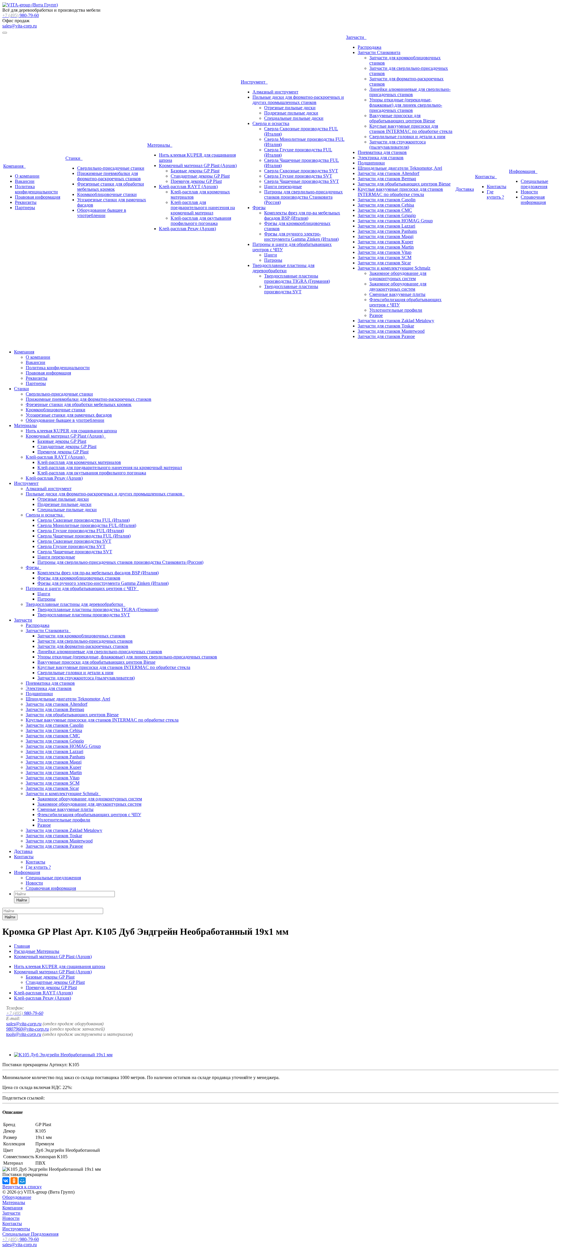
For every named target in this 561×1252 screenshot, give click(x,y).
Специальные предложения (534, 184)
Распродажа (369, 47)
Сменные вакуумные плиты (397, 294)
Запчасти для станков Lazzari (386, 225)
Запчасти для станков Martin (386, 246)
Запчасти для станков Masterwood (391, 331)
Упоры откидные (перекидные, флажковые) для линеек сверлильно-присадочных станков (405, 105)
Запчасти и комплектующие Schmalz (394, 268)
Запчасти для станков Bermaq (387, 178)
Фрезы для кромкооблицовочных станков (78, 577)
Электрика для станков (381, 157)
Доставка (465, 189)
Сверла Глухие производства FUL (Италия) (80, 530)
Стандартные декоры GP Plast (200, 176)
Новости (529, 191)
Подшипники (371, 162)
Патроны (273, 260)
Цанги (270, 254)
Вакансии (24, 181)
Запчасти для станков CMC (385, 210)
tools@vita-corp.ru (23, 1034)
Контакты (486, 176)
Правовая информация (37, 197)
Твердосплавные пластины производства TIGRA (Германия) (297, 278)
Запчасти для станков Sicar (384, 262)
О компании (27, 176)
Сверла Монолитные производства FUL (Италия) (86, 525)
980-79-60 (20, 15)
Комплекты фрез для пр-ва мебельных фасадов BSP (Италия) (302, 215)
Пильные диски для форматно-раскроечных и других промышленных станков (298, 100)
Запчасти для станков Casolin (386, 199)
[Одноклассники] (14, 1180)
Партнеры (25, 207)
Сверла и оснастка (270, 123)
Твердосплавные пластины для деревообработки (283, 268)
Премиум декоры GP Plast (196, 181)
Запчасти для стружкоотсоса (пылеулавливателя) (397, 144)
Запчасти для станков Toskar (386, 325)
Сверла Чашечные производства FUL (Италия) (84, 535)
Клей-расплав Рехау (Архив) (187, 228)
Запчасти (356, 37)
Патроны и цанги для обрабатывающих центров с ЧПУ (82, 588)
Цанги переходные (283, 186)
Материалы (159, 145)
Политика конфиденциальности (36, 189)
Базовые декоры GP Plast (195, 170)
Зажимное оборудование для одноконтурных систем (397, 276)
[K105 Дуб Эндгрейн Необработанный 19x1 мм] (63, 1054)
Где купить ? (495, 194)
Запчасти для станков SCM (384, 257)
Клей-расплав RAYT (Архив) (188, 186)
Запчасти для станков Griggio (387, 215)
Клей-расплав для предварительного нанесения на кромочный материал (203, 207)
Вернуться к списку (22, 1186)
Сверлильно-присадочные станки (110, 168)
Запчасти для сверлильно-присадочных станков (85, 641)
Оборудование (16, 1197)
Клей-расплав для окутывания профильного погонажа (201, 221)
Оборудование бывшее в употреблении (101, 213)
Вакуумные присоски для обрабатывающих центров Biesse (402, 118)
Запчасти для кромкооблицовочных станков (81, 635)
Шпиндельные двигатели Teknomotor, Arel (400, 168)
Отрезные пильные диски (290, 107)
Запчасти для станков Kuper (385, 241)
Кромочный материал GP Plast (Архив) (198, 165)
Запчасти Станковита (379, 52)
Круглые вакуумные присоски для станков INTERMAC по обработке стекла (410, 129)
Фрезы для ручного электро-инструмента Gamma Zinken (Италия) (301, 236)
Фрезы (259, 207)
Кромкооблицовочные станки (107, 194)
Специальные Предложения (30, 1234)
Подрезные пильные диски (291, 112)
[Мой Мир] (22, 1180)
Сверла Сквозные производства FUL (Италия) (83, 520)
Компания (14, 166)
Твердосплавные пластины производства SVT (291, 289)
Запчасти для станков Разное (386, 336)
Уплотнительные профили (395, 310)
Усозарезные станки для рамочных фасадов (69, 414)
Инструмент (254, 81)
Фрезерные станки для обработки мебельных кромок (110, 186)
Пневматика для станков (382, 152)
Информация (523, 171)
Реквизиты (26, 202)
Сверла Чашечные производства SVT (301, 181)
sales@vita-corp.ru (19, 25)
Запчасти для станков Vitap (384, 252)
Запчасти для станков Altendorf (388, 173)
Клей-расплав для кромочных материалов (79, 462)
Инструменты (16, 1228)
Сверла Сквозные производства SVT (301, 170)
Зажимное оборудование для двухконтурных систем (397, 286)
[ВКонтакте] (5, 1180)
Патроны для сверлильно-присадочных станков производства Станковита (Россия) (303, 197)
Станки (74, 158)
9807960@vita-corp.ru (27, 1028)
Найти (21, 900)
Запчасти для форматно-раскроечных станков (82, 646)
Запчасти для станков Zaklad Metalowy (396, 320)
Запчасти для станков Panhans (387, 231)
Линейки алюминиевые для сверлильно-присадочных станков (410, 92)
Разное (376, 315)
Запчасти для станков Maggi (385, 236)
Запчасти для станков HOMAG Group (395, 220)
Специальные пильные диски (293, 118)
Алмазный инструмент (275, 91)
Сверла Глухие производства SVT (298, 176)
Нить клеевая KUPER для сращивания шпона (71, 430)
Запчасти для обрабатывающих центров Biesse (404, 183)
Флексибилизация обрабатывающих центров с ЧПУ (89, 814)
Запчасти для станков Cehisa (386, 204)
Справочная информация (533, 200)
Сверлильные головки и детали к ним (407, 136)
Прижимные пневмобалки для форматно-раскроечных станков (109, 176)
